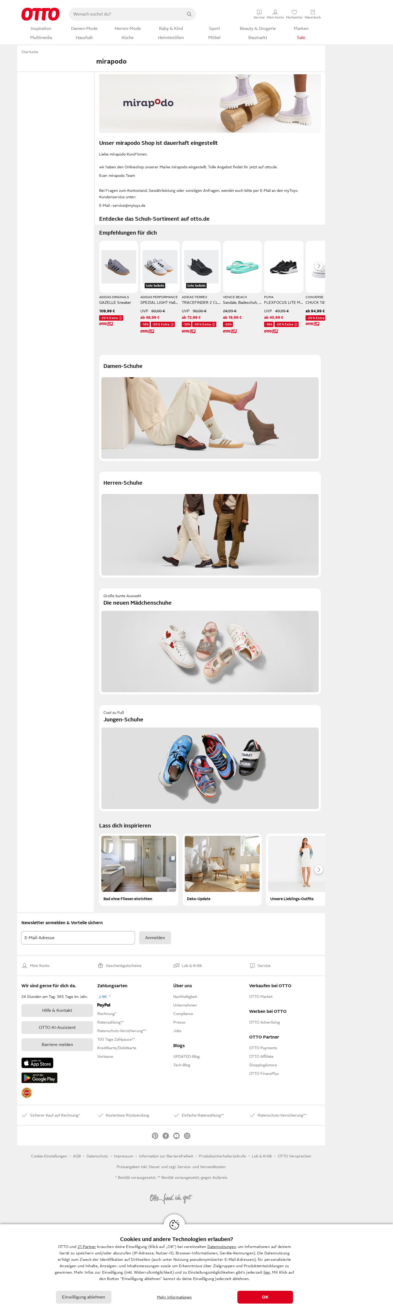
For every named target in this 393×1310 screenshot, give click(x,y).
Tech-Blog (181, 1065)
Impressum (123, 1156)
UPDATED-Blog (186, 1056)
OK (265, 1297)
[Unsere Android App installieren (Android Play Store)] (39, 1077)
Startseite (29, 52)
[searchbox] (126, 14)
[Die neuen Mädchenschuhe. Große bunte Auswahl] (210, 641)
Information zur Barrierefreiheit (166, 1156)
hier (267, 1272)
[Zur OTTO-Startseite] (40, 14)
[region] (196, 1267)
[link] (26, 1092)
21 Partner (87, 1247)
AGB (77, 1156)
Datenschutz (97, 1156)
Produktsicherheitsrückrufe (222, 1156)
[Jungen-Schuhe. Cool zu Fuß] (210, 758)
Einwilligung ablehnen (83, 1297)
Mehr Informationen (174, 1297)
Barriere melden (57, 1044)
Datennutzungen (221, 1247)
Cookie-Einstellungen (49, 1156)
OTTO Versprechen (294, 1156)
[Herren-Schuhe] (210, 525)
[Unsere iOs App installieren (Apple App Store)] (37, 1063)
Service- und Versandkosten (201, 1167)
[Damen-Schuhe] (210, 408)
